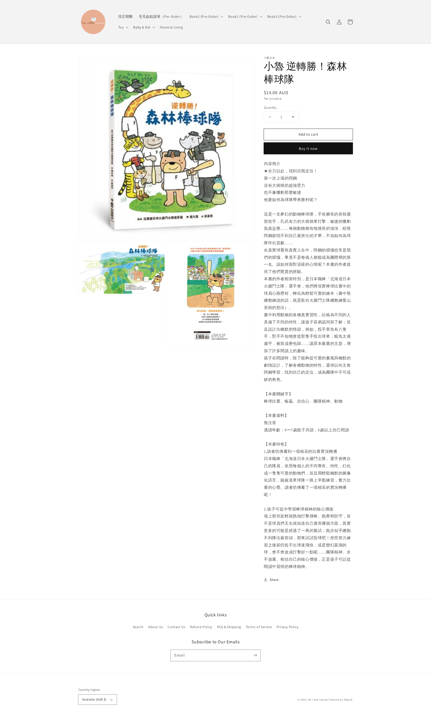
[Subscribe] (254, 655)
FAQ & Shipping (229, 627)
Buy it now (308, 148)
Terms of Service (259, 627)
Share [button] (274, 579)
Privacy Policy (287, 627)
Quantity (270, 107)
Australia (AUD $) (94, 699)
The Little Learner (317, 699)
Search (138, 627)
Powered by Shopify (341, 699)
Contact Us (176, 627)
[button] (328, 21)
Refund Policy (201, 627)
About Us (155, 627)
